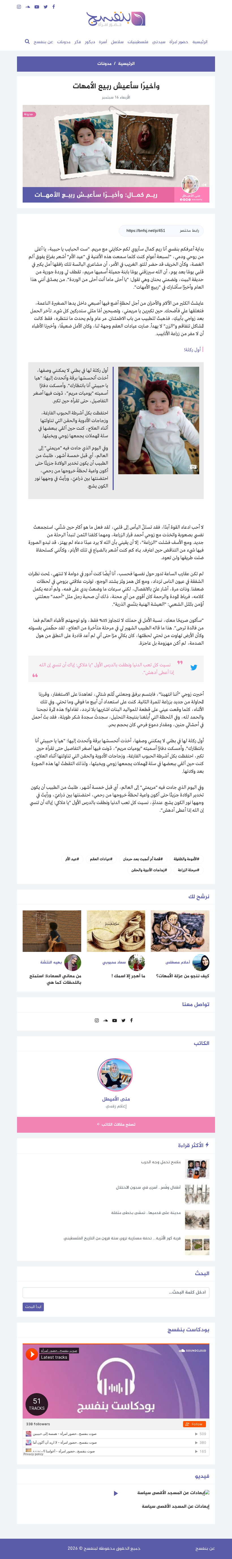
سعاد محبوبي (114, 962)
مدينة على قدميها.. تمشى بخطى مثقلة (146, 1213)
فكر (77, 42)
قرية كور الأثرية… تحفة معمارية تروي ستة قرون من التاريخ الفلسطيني (122, 1238)
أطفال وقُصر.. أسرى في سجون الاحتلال (148, 1187)
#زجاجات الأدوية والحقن (149, 870)
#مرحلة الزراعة (188, 870)
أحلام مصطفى (178, 962)
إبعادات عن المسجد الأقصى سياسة (175, 1506)
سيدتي (159, 42)
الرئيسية (199, 42)
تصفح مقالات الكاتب (118, 1124)
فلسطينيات (138, 42)
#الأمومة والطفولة (186, 859)
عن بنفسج (43, 42)
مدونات (63, 42)
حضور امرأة (178, 42)
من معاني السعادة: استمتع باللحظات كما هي (55, 979)
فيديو (202, 1476)
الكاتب (201, 1043)
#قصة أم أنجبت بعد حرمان (143, 859)
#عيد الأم (72, 859)
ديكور (90, 42)
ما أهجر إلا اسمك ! (128, 976)
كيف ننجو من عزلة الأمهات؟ (182, 976)
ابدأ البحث (33, 1307)
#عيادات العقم (101, 859)
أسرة (103, 42)
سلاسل (117, 42)
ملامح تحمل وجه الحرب (161, 1162)
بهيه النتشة (51, 962)
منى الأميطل (116, 1099)
